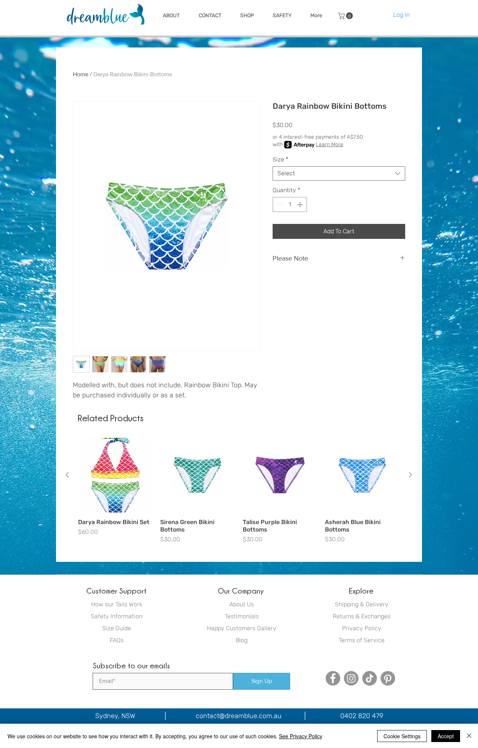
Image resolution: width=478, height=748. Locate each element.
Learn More (329, 144)
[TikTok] (369, 678)
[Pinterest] (388, 678)
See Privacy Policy (300, 736)
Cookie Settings (402, 736)
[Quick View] (115, 475)
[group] (239, 490)
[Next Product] (410, 474)
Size (280, 159)
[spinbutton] (289, 204)
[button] (171, 15)
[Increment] (300, 204)
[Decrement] (279, 204)
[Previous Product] (67, 474)
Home (81, 74)
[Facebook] (333, 678)
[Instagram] (351, 678)
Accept (446, 736)
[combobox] (339, 173)
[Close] (469, 736)
